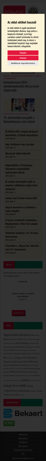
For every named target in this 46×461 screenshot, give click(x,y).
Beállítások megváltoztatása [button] (23, 63)
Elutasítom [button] (23, 58)
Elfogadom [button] (23, 53)
